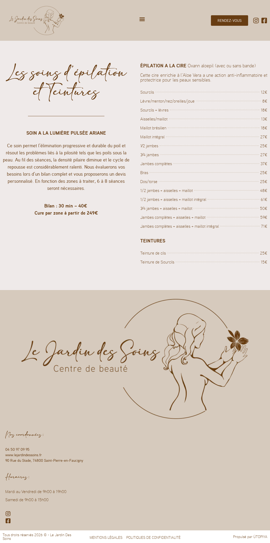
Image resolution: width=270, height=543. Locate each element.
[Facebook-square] (264, 20)
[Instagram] (256, 20)
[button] (142, 19)
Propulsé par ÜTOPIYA (250, 536)
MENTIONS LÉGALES (106, 537)
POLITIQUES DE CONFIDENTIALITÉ (153, 537)
